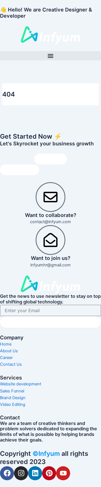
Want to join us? (50, 258)
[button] (50, 55)
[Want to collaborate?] (50, 197)
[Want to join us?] (50, 240)
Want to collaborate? (50, 215)
